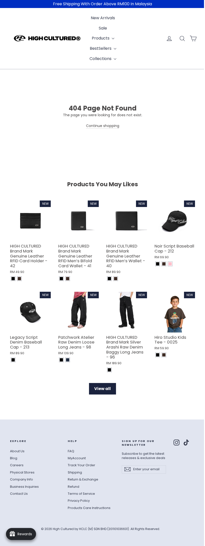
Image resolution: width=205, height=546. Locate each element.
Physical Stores (22, 472)
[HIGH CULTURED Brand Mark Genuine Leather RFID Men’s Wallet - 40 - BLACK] (109, 278)
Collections (101, 59)
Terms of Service (81, 493)
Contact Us (19, 493)
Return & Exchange (83, 479)
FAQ (71, 451)
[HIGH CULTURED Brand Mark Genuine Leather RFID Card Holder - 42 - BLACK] (13, 278)
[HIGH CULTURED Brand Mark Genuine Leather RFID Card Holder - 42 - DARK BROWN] (19, 278)
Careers (17, 465)
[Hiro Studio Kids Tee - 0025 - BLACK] (158, 355)
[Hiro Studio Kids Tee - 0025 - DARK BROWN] (164, 355)
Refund (73, 486)
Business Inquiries (24, 486)
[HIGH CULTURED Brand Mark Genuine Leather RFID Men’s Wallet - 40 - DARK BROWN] (116, 278)
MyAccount (77, 458)
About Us (17, 451)
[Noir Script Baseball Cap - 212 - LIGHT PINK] (170, 264)
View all (102, 389)
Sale (103, 28)
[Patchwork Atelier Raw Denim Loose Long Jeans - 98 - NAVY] (68, 360)
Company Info (21, 479)
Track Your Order (81, 465)
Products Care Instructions (89, 508)
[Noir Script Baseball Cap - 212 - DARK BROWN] (164, 264)
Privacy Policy (79, 500)
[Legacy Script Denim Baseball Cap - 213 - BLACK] (13, 360)
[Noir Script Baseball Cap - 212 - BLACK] (158, 264)
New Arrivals (103, 18)
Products (101, 38)
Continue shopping (102, 125)
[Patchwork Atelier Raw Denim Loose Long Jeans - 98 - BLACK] (61, 360)
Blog (13, 458)
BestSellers (101, 48)
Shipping (75, 472)
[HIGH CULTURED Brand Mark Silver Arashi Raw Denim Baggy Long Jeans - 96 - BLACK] (109, 370)
